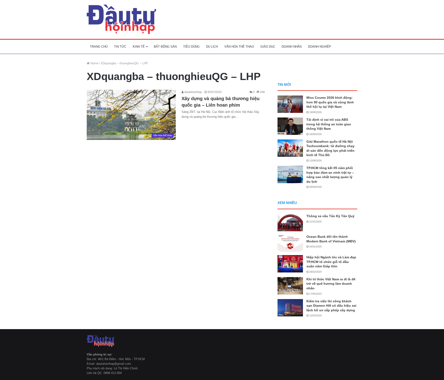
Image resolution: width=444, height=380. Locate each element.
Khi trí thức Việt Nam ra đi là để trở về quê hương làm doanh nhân (330, 283)
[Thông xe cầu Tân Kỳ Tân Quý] (290, 222)
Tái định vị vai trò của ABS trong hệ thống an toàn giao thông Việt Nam (328, 124)
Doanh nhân (292, 46)
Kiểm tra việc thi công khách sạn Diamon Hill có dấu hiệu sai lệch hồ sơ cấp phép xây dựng (331, 305)
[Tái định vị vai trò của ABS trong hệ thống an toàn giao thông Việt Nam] (290, 126)
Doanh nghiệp (319, 46)
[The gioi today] (121, 19)
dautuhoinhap (193, 92)
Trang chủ (99, 46)
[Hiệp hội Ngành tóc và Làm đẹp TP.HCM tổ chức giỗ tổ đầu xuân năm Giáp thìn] (290, 263)
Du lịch (212, 46)
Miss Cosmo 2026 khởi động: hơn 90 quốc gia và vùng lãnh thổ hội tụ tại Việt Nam (330, 102)
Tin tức (120, 46)
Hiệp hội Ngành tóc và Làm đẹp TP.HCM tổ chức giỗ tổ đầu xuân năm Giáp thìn (331, 261)
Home (93, 63)
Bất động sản (165, 46)
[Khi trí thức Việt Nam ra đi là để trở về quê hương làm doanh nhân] (290, 285)
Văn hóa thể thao (239, 46)
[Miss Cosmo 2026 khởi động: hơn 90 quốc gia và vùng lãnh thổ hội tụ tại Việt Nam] (290, 104)
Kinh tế (139, 46)
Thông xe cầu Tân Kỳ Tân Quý (330, 216)
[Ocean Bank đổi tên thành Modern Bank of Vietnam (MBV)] (290, 243)
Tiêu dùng (191, 46)
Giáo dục (267, 46)
